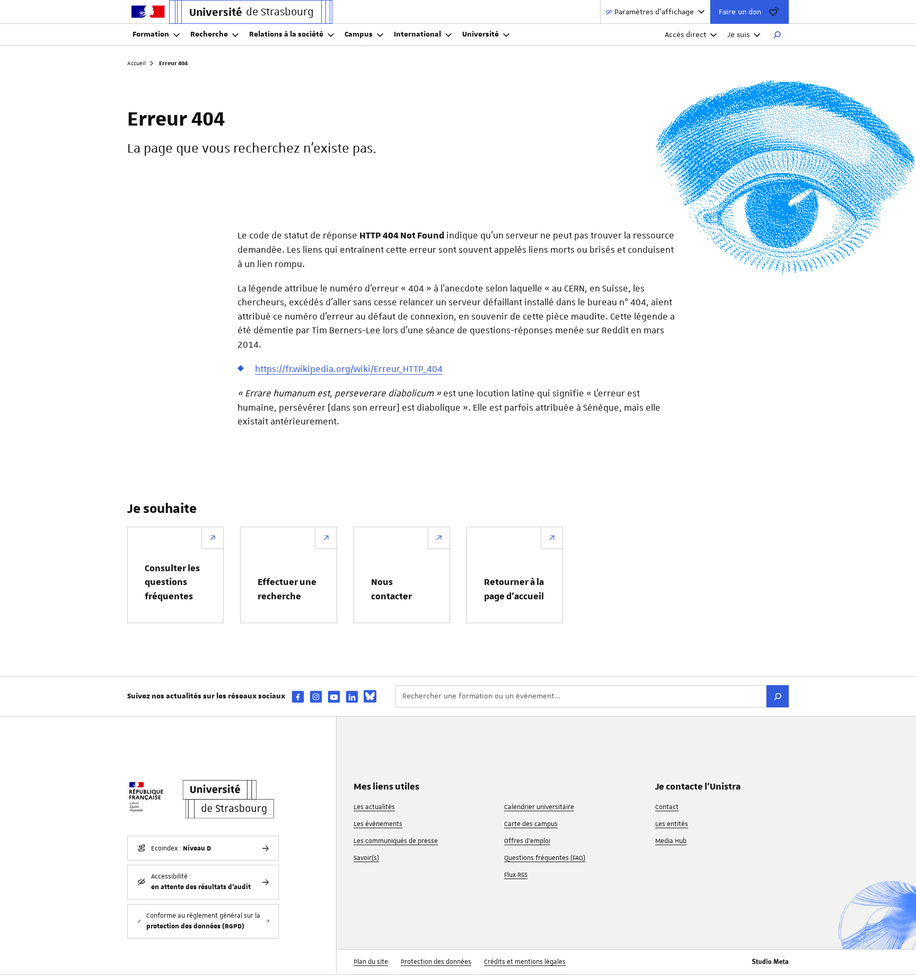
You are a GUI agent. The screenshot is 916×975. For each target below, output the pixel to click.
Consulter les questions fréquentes (172, 582)
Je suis (738, 34)
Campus (359, 34)
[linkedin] (352, 696)
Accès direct (685, 34)
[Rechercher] (777, 35)
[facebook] (297, 696)
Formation (151, 34)
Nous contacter (391, 589)
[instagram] (315, 696)
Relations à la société (286, 34)
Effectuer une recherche (287, 589)
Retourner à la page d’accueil (514, 589)
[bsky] (370, 696)
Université (480, 34)
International (417, 34)
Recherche (209, 34)
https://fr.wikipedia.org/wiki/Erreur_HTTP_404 (349, 369)
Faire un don (740, 11)
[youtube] (333, 696)
